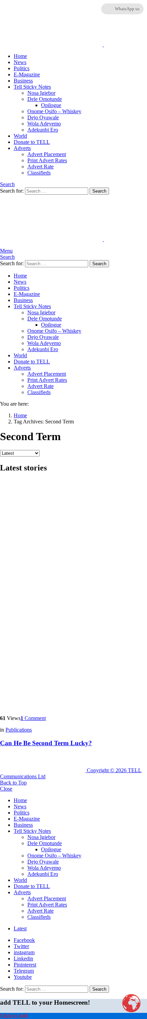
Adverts (22, 148)
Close (6, 789)
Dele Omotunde (44, 99)
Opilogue (51, 105)
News (20, 62)
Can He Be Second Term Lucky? (46, 743)
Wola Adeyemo (44, 123)
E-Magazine (27, 74)
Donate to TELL (32, 142)
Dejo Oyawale (43, 117)
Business (23, 81)
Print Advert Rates (47, 160)
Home (20, 56)
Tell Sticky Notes (32, 87)
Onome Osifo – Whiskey (54, 111)
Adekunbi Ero (42, 130)
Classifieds (39, 173)
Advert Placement (46, 154)
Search (99, 191)
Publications (18, 730)
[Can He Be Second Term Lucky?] (73, 594)
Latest (20, 928)
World (20, 136)
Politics (21, 68)
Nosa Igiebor (41, 93)
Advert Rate (40, 166)
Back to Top (13, 782)
